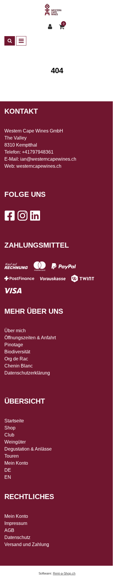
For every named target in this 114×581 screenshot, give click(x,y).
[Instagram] (22, 216)
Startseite (14, 420)
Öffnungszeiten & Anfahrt (30, 337)
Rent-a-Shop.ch (64, 573)
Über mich (15, 330)
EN (7, 477)
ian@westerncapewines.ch (48, 159)
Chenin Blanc (18, 365)
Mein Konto (16, 463)
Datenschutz (17, 537)
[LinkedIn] (35, 216)
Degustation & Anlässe (28, 448)
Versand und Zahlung (26, 544)
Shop (9, 427)
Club (9, 434)
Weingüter (15, 441)
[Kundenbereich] (51, 27)
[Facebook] (9, 216)
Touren (11, 456)
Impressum (15, 523)
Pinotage (13, 344)
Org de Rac (16, 358)
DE (7, 470)
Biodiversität (17, 351)
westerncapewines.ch (38, 166)
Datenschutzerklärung (27, 372)
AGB (9, 530)
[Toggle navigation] (21, 41)
